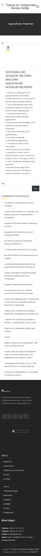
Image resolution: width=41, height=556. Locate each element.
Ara (3, 183)
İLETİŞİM (6, 479)
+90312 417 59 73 (16, 531)
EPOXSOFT (34, 552)
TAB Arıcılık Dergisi (10, 491)
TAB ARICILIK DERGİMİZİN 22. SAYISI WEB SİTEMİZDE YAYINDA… (21, 373)
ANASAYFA (7, 462)
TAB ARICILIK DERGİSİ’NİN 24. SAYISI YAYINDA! (19, 204)
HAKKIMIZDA (8, 466)
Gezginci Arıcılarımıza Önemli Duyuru (18, 284)
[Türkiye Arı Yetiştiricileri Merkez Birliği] (20, 6)
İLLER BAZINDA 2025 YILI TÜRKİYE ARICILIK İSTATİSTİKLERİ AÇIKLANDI (18, 291)
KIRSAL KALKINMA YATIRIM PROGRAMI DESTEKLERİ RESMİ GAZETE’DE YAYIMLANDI (20, 276)
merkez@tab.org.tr (15, 534)
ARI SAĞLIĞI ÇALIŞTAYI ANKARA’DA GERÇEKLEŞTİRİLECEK (18, 242)
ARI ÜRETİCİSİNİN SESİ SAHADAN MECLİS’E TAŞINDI (21, 256)
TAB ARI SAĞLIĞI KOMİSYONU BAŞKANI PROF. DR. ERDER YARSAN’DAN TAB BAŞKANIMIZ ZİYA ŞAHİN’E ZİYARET (20, 354)
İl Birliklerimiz (8, 512)
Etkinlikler (7, 504)
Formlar (6, 508)
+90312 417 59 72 (16, 528)
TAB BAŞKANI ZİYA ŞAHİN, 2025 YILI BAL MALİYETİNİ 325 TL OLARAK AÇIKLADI (20, 364)
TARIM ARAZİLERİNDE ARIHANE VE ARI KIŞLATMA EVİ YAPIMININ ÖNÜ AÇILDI (19, 265)
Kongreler (7, 499)
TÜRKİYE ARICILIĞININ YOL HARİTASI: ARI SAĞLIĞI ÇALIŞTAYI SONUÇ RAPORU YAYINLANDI (21, 214)
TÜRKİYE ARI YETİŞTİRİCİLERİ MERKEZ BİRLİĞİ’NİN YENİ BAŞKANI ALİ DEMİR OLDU (21, 312)
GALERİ (6, 474)
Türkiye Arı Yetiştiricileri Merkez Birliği (25, 549)
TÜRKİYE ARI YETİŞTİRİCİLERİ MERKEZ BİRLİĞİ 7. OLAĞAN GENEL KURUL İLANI (20, 321)
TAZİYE (7, 337)
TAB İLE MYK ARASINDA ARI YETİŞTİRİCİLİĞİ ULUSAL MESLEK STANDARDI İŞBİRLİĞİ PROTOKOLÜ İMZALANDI (21, 302)
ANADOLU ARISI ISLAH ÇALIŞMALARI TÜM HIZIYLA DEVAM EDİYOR (21, 344)
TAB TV (6, 486)
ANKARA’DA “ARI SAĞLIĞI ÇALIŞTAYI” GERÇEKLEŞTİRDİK (18, 233)
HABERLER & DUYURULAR (13, 470)
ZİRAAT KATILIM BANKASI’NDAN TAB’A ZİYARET (19, 329)
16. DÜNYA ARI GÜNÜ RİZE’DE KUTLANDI (20, 249)
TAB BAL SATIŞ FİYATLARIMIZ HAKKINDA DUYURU (20, 224)
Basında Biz (7, 495)
